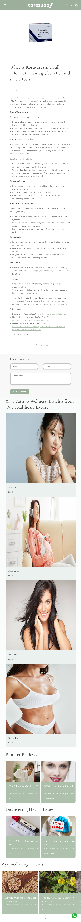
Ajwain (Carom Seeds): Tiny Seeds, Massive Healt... (20, 897)
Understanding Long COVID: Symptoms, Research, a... (58, 841)
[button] (4, 5)
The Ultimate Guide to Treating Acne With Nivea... (23, 786)
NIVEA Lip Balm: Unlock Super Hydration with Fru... (58, 786)
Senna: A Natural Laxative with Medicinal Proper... (57, 897)
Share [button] (15, 90)
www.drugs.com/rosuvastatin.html (52, 314)
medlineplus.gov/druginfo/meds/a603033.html (33, 320)
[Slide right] (45, 918)
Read (10, 492)
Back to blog (42, 345)
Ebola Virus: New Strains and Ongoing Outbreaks (23, 841)
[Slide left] (35, 918)
